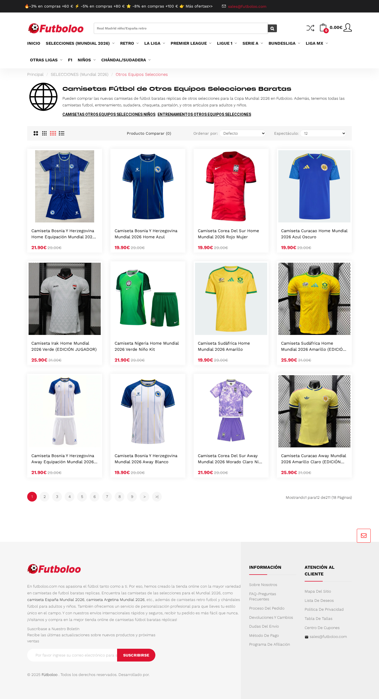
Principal (35, 74)
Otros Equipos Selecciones (142, 74)
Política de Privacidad (324, 609)
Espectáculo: (286, 133)
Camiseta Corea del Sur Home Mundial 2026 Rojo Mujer (228, 233)
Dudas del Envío (264, 626)
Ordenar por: (205, 133)
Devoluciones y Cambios (271, 617)
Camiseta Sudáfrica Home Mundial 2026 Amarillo (224, 346)
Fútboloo (49, 674)
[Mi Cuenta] (347, 29)
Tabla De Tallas (318, 618)
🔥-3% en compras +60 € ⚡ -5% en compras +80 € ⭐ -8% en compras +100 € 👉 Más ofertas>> (118, 6)
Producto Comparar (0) (149, 133)
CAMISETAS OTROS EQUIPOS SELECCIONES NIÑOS (108, 114)
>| (156, 496)
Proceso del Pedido (266, 608)
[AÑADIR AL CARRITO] (57, 216)
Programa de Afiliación (269, 644)
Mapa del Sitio (318, 591)
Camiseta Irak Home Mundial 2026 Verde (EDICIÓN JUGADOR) (64, 346)
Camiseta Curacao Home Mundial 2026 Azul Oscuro (314, 233)
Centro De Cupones (322, 627)
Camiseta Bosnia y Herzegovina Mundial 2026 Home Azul (146, 233)
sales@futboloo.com (328, 636)
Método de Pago (264, 635)
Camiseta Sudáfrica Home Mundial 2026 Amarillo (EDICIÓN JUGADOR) (313, 347)
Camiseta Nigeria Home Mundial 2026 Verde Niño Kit (147, 346)
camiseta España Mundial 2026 (55, 599)
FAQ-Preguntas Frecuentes (262, 597)
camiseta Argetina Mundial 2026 (115, 599)
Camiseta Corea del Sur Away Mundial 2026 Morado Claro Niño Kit (231, 459)
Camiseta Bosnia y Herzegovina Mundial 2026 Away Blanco (146, 458)
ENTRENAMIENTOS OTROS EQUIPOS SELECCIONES (204, 114)
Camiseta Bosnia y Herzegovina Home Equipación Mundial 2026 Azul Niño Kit (63, 234)
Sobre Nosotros (263, 584)
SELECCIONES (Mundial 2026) (79, 74)
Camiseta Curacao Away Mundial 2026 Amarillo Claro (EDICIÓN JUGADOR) (313, 459)
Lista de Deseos (319, 600)
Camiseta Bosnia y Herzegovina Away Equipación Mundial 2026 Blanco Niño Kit (62, 459)
